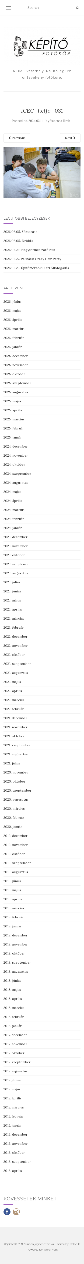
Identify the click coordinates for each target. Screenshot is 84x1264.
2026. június (12, 301)
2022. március (14, 700)
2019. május (12, 890)
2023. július (12, 582)
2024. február (14, 519)
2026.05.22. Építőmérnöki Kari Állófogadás (36, 268)
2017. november (15, 1044)
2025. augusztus (16, 392)
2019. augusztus (16, 872)
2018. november (16, 944)
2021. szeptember (17, 745)
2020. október (14, 781)
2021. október (14, 736)
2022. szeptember (17, 664)
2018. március (14, 1008)
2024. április (13, 501)
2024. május (12, 492)
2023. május (12, 600)
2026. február (14, 338)
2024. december (16, 446)
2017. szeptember (17, 1062)
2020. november (16, 772)
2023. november (16, 546)
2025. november (16, 365)
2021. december (15, 718)
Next (69, 138)
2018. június (12, 980)
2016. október (14, 1152)
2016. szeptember (17, 1162)
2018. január (13, 1026)
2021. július (12, 763)
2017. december (15, 1035)
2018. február (14, 1017)
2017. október (14, 1053)
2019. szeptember (17, 863)
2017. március (14, 1107)
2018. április (13, 999)
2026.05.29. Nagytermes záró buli (29, 250)
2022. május (12, 682)
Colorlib (75, 1244)
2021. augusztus (16, 754)
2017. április (12, 1098)
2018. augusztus (16, 971)
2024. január (13, 528)
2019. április (13, 899)
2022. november (16, 645)
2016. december (16, 1134)
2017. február (13, 1116)
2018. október (14, 953)
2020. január (13, 827)
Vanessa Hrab (60, 121)
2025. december (16, 356)
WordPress (50, 1249)
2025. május (12, 401)
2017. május (12, 1089)
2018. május (12, 990)
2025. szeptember (17, 383)
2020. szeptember (18, 790)
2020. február (14, 818)
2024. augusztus (16, 483)
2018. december (16, 935)
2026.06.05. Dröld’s (18, 241)
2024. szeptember (17, 473)
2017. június (12, 1080)
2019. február (14, 917)
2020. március (14, 808)
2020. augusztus (16, 799)
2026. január (13, 347)
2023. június (12, 591)
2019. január (13, 926)
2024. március (14, 510)
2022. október (14, 655)
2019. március (14, 908)
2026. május (12, 311)
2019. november (16, 845)
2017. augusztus (16, 1071)
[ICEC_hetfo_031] (42, 172)
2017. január (12, 1125)
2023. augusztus (16, 573)
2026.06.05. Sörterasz (20, 232)
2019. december (16, 836)
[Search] (77, 7)
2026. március (14, 329)
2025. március (14, 419)
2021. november (16, 727)
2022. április (13, 691)
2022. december (16, 636)
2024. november (16, 455)
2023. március (14, 618)
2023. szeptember (17, 564)
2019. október (14, 854)
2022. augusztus (16, 673)
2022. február (14, 709)
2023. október (14, 555)
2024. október (14, 464)
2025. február (14, 428)
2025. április (13, 410)
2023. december (16, 537)
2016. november (16, 1143)
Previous (18, 138)
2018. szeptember (17, 962)
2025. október (14, 374)
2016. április (13, 1171)
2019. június (12, 881)
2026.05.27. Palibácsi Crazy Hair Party (32, 259)
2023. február (14, 627)
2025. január (13, 437)
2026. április (13, 320)
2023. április (13, 609)
